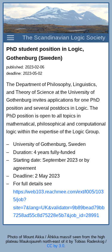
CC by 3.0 (55, 246)
